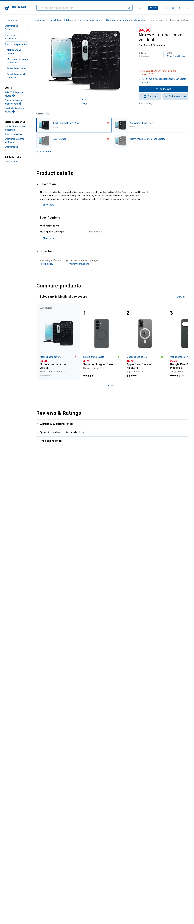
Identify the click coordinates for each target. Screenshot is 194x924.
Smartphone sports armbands (16, 76)
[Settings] (140, 7)
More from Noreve (176, 55)
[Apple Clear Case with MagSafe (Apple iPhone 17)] (145, 341)
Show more (45, 151)
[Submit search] (39, 7)
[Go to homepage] (15, 8)
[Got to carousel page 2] (84, 99)
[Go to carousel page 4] (115, 385)
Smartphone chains (16, 68)
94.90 (145, 30)
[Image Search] (129, 7)
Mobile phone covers (14, 52)
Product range (12, 20)
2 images (84, 103)
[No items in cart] (186, 7)
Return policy (46, 264)
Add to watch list (177, 96)
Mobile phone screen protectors (17, 61)
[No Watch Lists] (180, 7)
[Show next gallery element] (132, 61)
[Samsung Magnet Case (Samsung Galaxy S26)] (101, 341)
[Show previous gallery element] (36, 61)
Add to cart (165, 89)
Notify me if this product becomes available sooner (164, 81)
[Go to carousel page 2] (110, 385)
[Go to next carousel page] (183, 341)
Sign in (153, 7)
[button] (163, 72)
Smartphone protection (16, 44)
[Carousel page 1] (82, 99)
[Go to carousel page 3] (113, 385)
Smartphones (11, 147)
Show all (181, 296)
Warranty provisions (79, 264)
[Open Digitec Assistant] (166, 7)
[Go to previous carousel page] (41, 341)
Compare (152, 96)
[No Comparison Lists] (173, 7)
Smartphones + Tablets (12, 28)
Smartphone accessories (11, 37)
